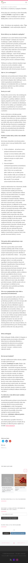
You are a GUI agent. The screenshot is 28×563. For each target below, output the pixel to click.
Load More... (6, 533)
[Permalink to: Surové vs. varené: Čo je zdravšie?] (20, 480)
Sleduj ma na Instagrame (18, 533)
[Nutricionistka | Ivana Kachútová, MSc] (3, 2)
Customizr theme (22, 555)
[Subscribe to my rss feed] (11, 559)
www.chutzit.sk (10, 425)
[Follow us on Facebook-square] (14, 559)
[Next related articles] (25, 470)
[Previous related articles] (22, 470)
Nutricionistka (10, 553)
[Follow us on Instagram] (17, 559)
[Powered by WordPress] (7, 555)
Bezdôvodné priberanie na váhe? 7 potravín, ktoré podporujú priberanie (7, 489)
